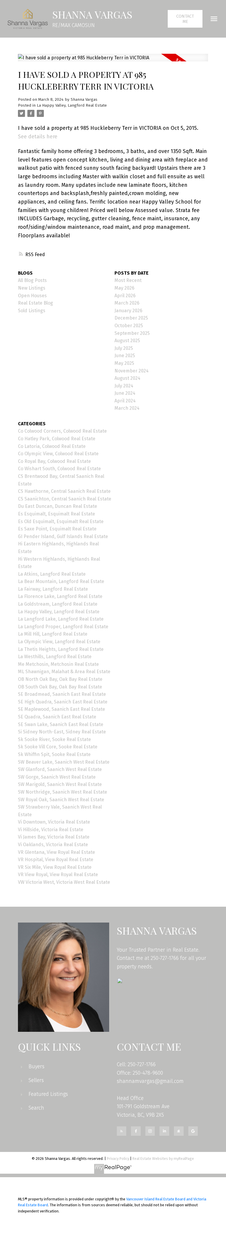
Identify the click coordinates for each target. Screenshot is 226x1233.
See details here (37, 136)
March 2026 (126, 303)
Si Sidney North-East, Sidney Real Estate (62, 732)
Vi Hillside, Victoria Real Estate (50, 829)
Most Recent (128, 280)
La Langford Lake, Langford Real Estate (61, 619)
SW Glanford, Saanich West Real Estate (60, 769)
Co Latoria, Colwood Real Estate (52, 446)
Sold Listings (31, 310)
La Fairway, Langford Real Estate (53, 589)
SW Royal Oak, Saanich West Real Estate (61, 799)
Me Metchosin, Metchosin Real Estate (58, 664)
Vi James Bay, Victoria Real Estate (53, 837)
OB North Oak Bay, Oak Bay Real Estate (60, 679)
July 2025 (123, 348)
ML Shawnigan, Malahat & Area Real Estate (64, 671)
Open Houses (32, 295)
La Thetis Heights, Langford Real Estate (61, 649)
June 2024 (124, 393)
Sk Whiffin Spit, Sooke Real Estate (54, 754)
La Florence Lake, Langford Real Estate (60, 596)
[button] (185, 19)
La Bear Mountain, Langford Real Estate (61, 581)
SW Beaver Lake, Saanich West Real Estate (63, 762)
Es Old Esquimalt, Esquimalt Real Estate (61, 521)
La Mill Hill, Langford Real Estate (52, 634)
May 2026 (124, 288)
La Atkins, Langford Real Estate (52, 574)
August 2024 (127, 378)
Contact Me (185, 19)
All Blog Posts (32, 280)
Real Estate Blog (35, 303)
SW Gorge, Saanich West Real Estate (57, 777)
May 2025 (124, 363)
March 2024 (126, 408)
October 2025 (128, 325)
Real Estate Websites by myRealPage (163, 1158)
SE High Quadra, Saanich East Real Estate (62, 702)
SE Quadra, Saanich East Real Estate (57, 717)
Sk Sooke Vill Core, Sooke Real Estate (57, 747)
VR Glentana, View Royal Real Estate (56, 852)
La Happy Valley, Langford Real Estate (72, 105)
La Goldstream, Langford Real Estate (57, 604)
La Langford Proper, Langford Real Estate (63, 626)
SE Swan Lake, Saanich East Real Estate (60, 724)
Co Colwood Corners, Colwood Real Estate (62, 431)
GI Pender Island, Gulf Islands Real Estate (63, 536)
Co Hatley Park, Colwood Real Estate (56, 438)
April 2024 (125, 401)
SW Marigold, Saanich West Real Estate (60, 784)
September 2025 (132, 333)
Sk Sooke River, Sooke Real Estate (54, 739)
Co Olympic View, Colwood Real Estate (58, 453)
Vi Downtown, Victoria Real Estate (54, 822)
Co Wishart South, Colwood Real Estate (59, 468)
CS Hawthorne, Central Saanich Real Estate (64, 491)
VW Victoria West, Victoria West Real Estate (64, 882)
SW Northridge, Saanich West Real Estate (62, 792)
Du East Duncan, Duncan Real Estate (57, 506)
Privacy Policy (118, 1158)
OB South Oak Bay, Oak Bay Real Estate (60, 687)
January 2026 (128, 310)
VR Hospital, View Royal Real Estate (55, 859)
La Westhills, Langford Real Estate (55, 656)
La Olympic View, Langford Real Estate (59, 641)
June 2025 (124, 355)
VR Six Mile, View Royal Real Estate (55, 867)
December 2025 (131, 318)
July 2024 (123, 386)
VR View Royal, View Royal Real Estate (58, 874)
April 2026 (125, 295)
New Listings (31, 288)
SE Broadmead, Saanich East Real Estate (62, 694)
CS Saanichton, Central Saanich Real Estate (64, 499)
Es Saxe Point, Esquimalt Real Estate (57, 529)
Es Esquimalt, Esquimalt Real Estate (56, 514)
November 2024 (131, 371)
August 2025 (127, 340)
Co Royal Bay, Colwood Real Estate (54, 461)
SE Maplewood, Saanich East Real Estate (61, 709)
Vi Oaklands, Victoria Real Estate (53, 844)
